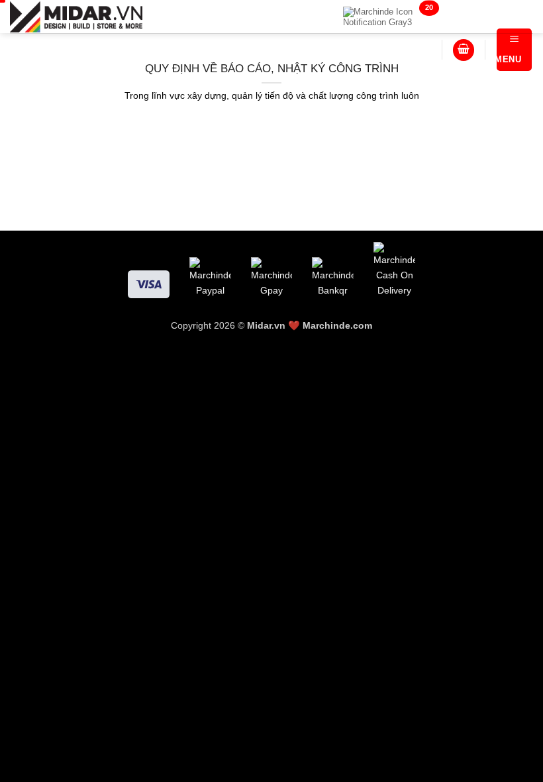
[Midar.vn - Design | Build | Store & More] (76, 16)
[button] (463, 50)
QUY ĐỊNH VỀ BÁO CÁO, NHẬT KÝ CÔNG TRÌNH (272, 68)
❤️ (275, 325)
